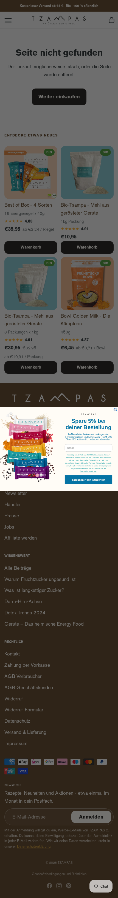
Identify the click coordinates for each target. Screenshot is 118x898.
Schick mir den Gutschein (88, 479)
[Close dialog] (115, 409)
